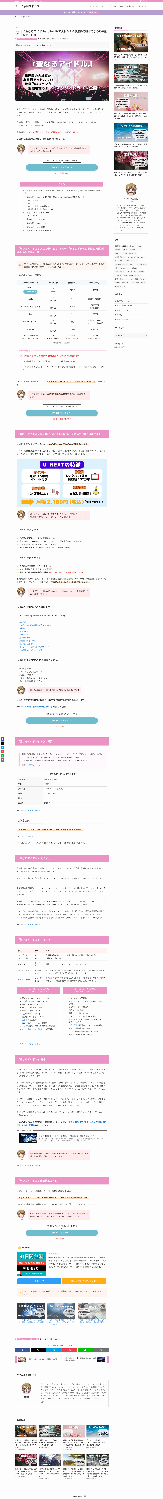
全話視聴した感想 (121, 275)
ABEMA (125, 246)
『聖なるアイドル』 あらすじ (36, 219)
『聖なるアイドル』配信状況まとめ (39, 230)
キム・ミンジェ (132, 261)
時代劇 (117, 283)
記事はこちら (93, 12)
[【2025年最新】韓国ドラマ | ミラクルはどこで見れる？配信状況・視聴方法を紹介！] (61, 1311)
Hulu (139, 246)
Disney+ (133, 246)
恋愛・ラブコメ (22, 38)
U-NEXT (42, 38)
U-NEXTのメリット (34, 200)
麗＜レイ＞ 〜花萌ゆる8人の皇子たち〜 (35, 647)
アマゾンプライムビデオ (136, 257)
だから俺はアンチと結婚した (33, 1029)
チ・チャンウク (142, 264)
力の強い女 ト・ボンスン (29, 641)
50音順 (117, 246)
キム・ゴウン (119, 261)
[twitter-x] (140, 1)
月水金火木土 (24, 638)
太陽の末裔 (23, 631)
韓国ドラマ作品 (32, 38)
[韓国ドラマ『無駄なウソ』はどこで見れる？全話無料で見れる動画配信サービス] (92, 1311)
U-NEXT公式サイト (34, 765)
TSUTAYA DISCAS (135, 250)
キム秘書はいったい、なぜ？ (30, 650)
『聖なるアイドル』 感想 (35, 227)
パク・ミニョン (120, 272)
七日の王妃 (73, 1025)
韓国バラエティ (120, 286)
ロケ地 (141, 272)
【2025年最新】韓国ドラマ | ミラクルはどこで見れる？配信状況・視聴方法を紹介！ (61, 1322)
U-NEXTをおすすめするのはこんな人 (41, 209)
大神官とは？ (32, 216)
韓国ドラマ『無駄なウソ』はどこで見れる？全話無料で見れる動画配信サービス (92, 1322)
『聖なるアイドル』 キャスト (36, 223)
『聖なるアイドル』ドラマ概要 (37, 213)
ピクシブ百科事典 (27, 836)
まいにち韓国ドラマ (27, 6)
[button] (22, 1350)
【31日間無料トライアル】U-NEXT (84, 1281)
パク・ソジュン (120, 268)
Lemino (117, 250)
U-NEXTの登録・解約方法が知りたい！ (35, 707)
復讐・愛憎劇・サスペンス (124, 279)
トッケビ (72, 1019)
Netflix (125, 250)
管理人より (125, 283)
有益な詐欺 (23, 635)
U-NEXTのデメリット (35, 203)
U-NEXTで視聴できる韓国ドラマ (39, 206)
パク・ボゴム (132, 268)
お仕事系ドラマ (120, 257)
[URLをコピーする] (101, 1350)
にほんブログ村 (119, 347)
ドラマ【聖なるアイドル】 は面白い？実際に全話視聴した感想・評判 (66, 1136)
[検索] (146, 1)
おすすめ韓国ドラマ (129, 253)
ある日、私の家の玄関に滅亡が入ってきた (36, 625)
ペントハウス (132, 272)
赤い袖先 (23, 622)
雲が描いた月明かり (27, 644)
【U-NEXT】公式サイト (61, 167)
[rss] (143, 1)
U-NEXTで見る (30, 291)
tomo (26, 1397)
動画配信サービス (135, 275)
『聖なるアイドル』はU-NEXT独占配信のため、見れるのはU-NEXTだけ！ (54, 197)
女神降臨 (23, 628)
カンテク (25, 1020)
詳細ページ (39, 1281)
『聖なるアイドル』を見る (29, 810)
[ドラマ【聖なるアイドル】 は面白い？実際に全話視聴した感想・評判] (31, 1311)
